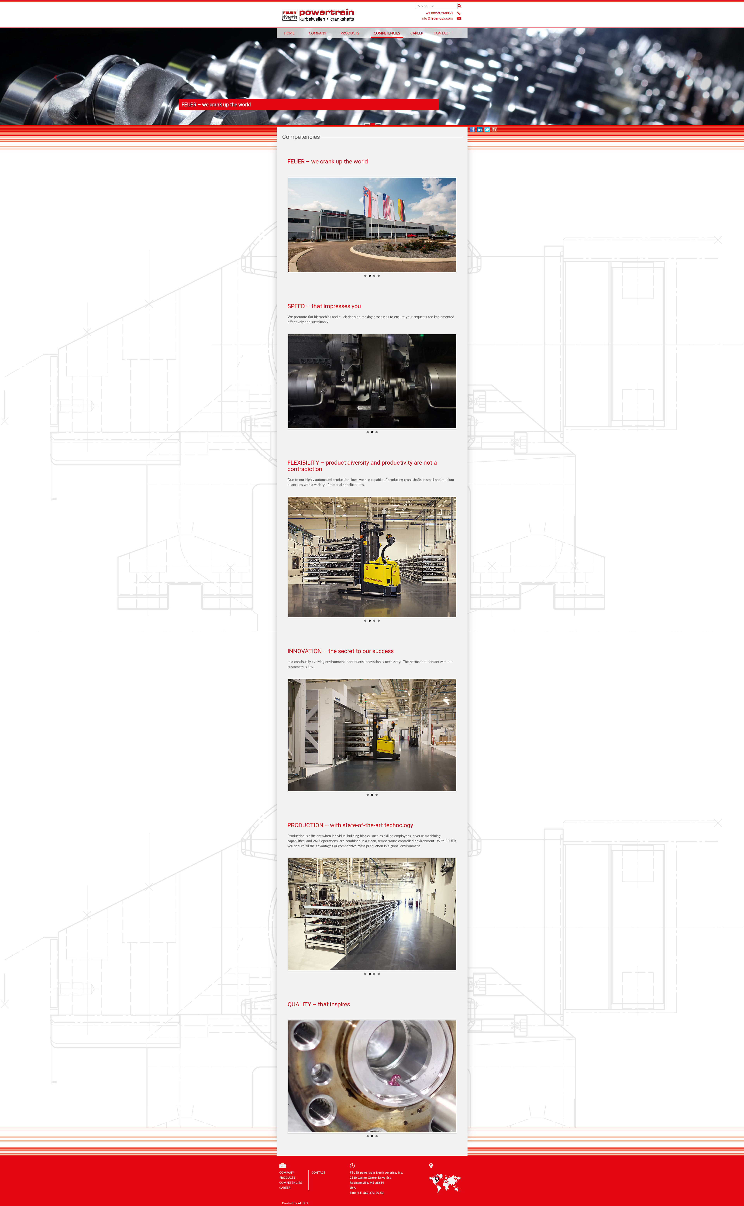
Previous (282, 225)
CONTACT (442, 33)
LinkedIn (480, 129)
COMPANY (317, 33)
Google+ (495, 129)
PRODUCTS (350, 33)
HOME (289, 33)
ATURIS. (303, 1203)
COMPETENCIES (387, 33)
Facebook (473, 129)
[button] (56, 77)
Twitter (488, 129)
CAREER (416, 33)
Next (462, 225)
